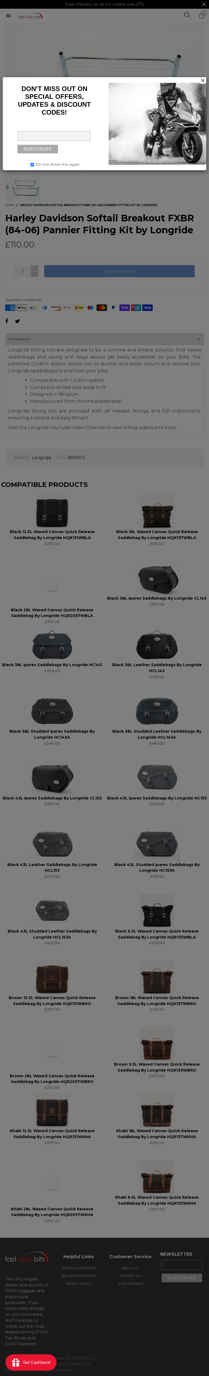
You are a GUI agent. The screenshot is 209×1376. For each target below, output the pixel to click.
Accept (189, 1369)
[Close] (203, 80)
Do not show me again (57, 164)
